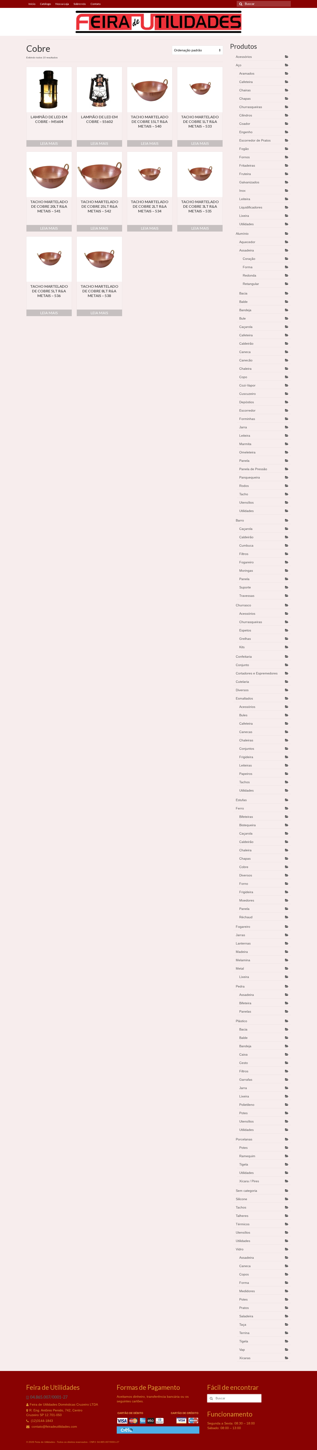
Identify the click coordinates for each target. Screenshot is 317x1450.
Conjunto (242, 665)
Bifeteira (245, 1003)
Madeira (242, 952)
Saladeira (246, 1316)
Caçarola (245, 327)
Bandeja (245, 310)
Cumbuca (246, 545)
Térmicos (242, 1224)
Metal (240, 968)
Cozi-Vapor (247, 385)
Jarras (240, 935)
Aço (238, 65)
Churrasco (243, 605)
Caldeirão (246, 343)
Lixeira (244, 216)
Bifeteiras (246, 817)
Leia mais (49, 143)
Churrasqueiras (250, 107)
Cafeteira (246, 82)
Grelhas (245, 639)
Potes (243, 1113)
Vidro (239, 1249)
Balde (243, 302)
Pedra (240, 986)
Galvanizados (249, 182)
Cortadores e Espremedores (257, 673)
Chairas (245, 90)
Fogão (244, 149)
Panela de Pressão (253, 469)
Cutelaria (242, 682)
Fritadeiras (247, 165)
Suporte (245, 587)
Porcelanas (244, 1139)
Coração (249, 259)
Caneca (245, 352)
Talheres (242, 1216)
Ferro (240, 808)
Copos (244, 1274)
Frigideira (246, 757)
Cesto (243, 1063)
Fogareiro (246, 562)
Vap (242, 1349)
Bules (243, 715)
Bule (242, 318)
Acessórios (244, 57)
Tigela (243, 1164)
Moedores (246, 900)
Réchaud (245, 917)
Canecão (245, 360)
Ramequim (247, 1156)
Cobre (243, 867)
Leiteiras (245, 765)
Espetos (245, 630)
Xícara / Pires (249, 1181)
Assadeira (246, 250)
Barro (240, 520)
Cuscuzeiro (247, 394)
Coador (244, 124)
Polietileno (246, 1104)
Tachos (244, 782)
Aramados (246, 73)
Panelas (245, 1011)
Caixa (243, 1054)
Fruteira (245, 174)
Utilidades (246, 224)
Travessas (246, 596)
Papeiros (245, 774)
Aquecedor (247, 242)
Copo (243, 377)
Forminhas (247, 419)
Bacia (243, 293)
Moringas (246, 570)
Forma (247, 267)
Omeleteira (247, 452)
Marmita (245, 444)
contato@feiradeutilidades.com (54, 1426)
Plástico (241, 1021)
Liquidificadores (250, 207)
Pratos (244, 1308)
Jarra (243, 427)
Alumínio (242, 233)
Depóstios (246, 402)
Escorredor (247, 410)
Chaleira (245, 368)
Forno (243, 883)
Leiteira (244, 199)
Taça (242, 1324)
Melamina (243, 960)
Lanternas (243, 943)
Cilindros (245, 115)
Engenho (245, 132)
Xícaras (244, 1358)
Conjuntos (246, 748)
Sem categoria (246, 1190)
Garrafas (245, 1079)
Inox (242, 190)
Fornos (244, 157)
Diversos (242, 690)
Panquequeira (249, 477)
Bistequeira (247, 825)
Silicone (241, 1199)
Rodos (244, 486)
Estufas (241, 800)
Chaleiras (246, 740)
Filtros (243, 554)
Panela (244, 460)
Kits (242, 647)
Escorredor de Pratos (255, 140)
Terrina (244, 1333)
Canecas (245, 732)
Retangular (251, 284)
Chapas (245, 98)
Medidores (247, 1291)
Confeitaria (244, 656)
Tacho (243, 494)
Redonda (249, 275)
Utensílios (246, 502)
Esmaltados (244, 698)
